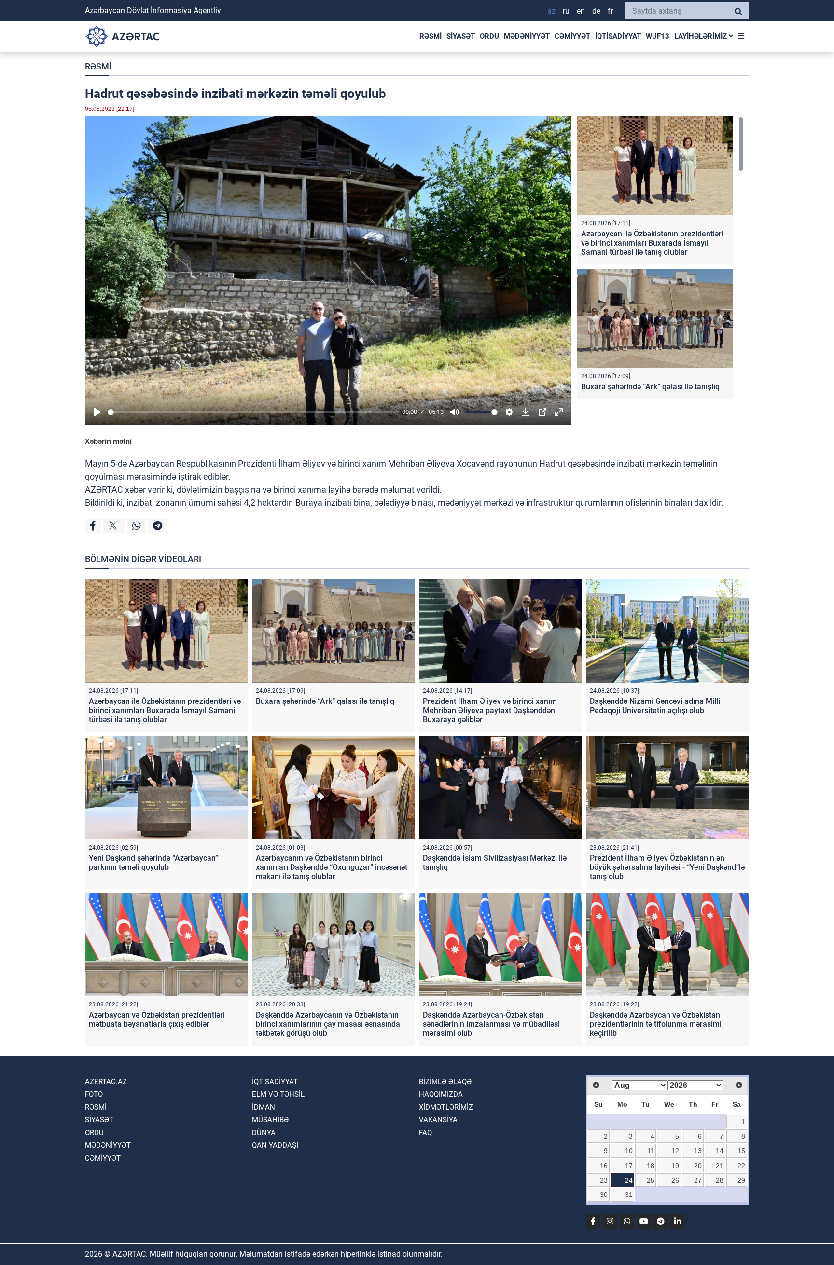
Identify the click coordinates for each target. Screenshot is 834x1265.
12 (675, 1151)
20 (698, 1165)
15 (741, 1151)
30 (604, 1194)
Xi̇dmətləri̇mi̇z (446, 1107)
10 (629, 1151)
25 (650, 1180)
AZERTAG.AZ (106, 1081)
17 (629, 1165)
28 (719, 1180)
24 (629, 1180)
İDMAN (263, 1107)
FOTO (94, 1094)
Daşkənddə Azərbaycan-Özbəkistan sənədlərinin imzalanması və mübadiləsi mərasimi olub (491, 1024)
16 (604, 1165)
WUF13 (657, 36)
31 (629, 1194)
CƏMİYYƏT (572, 36)
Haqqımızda (441, 1094)
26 (675, 1180)
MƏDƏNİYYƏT (527, 36)
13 (698, 1151)
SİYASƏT (460, 36)
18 (650, 1165)
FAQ (425, 1132)
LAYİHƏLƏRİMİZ (701, 36)
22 (741, 1165)
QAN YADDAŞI (275, 1145)
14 (719, 1151)
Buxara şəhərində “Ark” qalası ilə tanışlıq (650, 386)
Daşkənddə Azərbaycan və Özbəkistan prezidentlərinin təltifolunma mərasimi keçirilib (656, 1024)
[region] (660, 259)
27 (698, 1180)
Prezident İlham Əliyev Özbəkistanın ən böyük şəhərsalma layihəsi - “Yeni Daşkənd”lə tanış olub (667, 867)
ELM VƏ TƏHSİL (278, 1094)
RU (566, 10)
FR (610, 10)
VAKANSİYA (438, 1119)
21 (719, 1165)
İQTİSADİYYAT (618, 36)
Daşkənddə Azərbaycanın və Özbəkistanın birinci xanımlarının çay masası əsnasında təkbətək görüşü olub (328, 1024)
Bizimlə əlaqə (445, 1081)
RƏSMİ (430, 36)
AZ (551, 10)
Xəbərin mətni (108, 441)
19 (675, 1165)
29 (741, 1180)
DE (596, 10)
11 (650, 1151)
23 (604, 1180)
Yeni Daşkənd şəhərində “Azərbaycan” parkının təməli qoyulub (153, 862)
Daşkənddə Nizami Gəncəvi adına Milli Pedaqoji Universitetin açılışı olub (655, 706)
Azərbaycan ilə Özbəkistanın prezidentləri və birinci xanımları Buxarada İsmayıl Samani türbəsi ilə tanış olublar (652, 243)
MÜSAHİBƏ (270, 1119)
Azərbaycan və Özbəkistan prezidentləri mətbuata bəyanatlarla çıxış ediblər (157, 1019)
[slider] (253, 412)
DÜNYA (264, 1132)
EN (581, 10)
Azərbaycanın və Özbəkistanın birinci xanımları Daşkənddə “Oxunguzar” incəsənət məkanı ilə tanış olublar (331, 867)
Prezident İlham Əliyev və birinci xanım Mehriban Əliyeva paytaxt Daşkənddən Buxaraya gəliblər (490, 710)
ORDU (489, 36)
